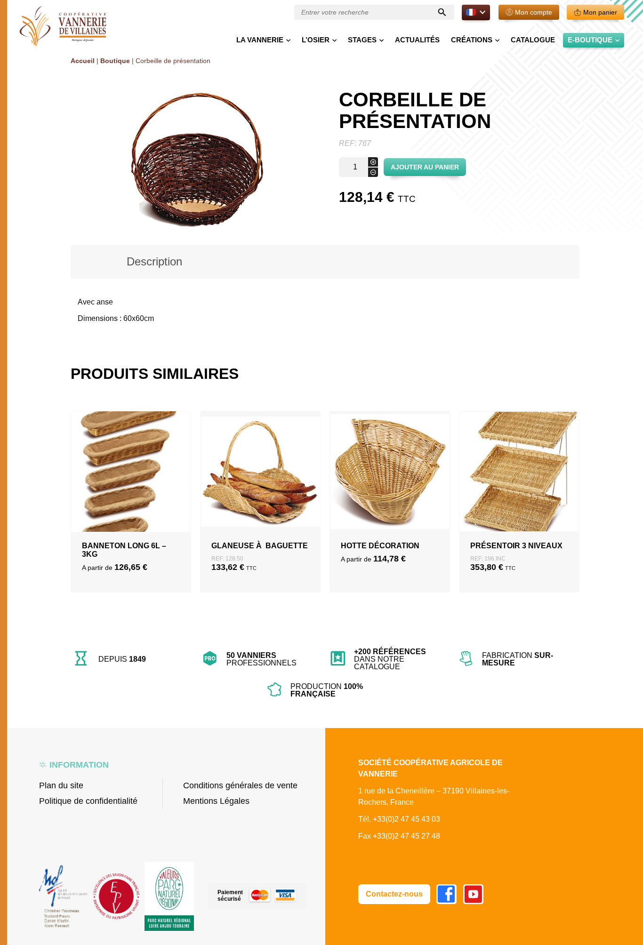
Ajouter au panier (425, 167)
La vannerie (259, 40)
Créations (471, 40)
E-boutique (590, 40)
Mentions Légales (216, 801)
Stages (362, 40)
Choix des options (131, 493)
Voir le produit (131, 516)
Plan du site (61, 785)
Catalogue (533, 40)
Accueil (83, 60)
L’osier (316, 40)
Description (154, 261)
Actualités (417, 40)
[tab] (155, 262)
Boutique (115, 60)
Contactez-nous (394, 894)
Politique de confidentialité (88, 801)
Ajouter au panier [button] (260, 493)
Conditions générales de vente (240, 785)
